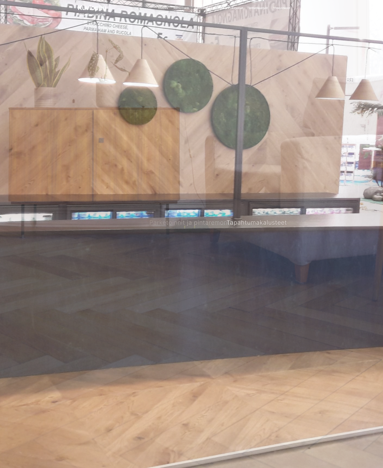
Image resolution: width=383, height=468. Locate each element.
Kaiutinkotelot (203, 8)
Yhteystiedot (281, 8)
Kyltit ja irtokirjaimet (230, 8)
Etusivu (163, 8)
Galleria (163, 12)
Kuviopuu (92, 8)
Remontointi (181, 8)
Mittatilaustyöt (258, 8)
